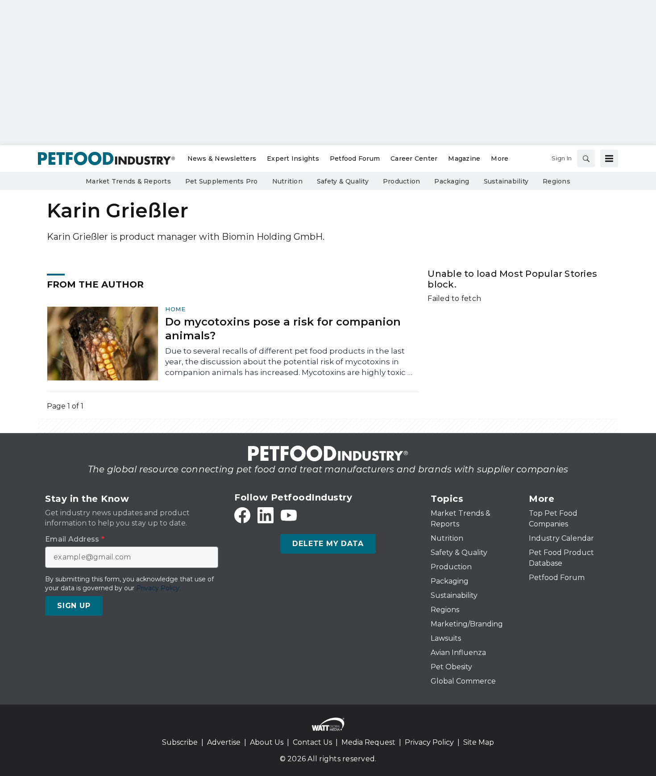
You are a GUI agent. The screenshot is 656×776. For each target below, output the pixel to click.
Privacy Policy (429, 742)
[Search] (586, 158)
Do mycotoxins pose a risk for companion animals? (283, 328)
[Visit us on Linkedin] (265, 515)
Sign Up (74, 605)
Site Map (478, 742)
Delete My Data (327, 543)
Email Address (74, 539)
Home (175, 309)
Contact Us (312, 742)
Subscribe (180, 742)
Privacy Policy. (158, 588)
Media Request (368, 742)
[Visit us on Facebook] (242, 515)
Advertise (224, 742)
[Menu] (609, 158)
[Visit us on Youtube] (289, 515)
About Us (266, 742)
